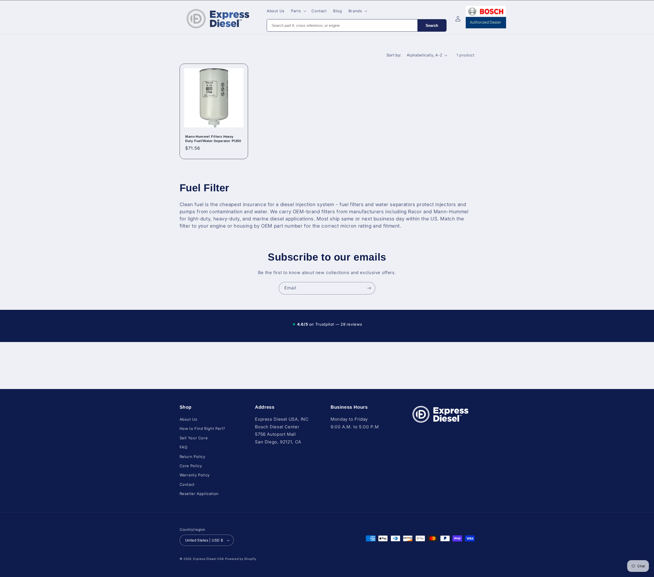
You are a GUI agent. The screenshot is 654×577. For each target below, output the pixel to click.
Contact (187, 484)
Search (432, 25)
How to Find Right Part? (203, 429)
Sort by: (394, 55)
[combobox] (342, 25)
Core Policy (191, 466)
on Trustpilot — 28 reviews (327, 324)
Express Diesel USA (208, 559)
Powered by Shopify (240, 559)
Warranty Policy (195, 475)
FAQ (184, 447)
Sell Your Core (194, 438)
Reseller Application (199, 493)
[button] (298, 11)
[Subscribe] (369, 288)
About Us (188, 419)
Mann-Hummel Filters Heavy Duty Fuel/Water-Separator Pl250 (213, 139)
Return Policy (192, 456)
